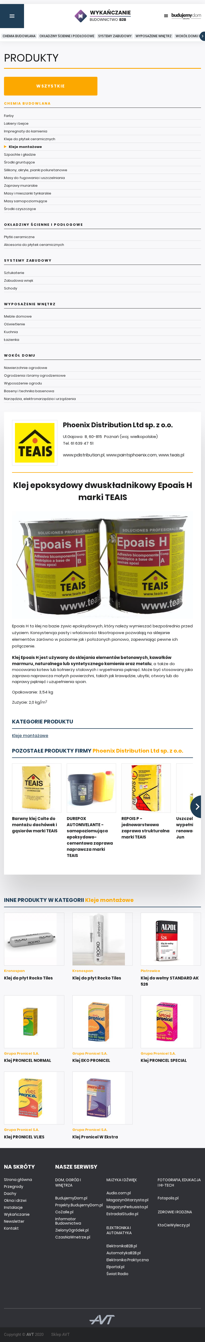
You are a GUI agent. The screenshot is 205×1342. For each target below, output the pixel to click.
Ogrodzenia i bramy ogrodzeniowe (35, 375)
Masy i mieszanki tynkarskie (27, 193)
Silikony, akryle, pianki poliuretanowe (35, 170)
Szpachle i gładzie (20, 154)
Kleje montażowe (25, 146)
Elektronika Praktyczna (128, 1260)
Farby (9, 115)
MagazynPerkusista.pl (127, 1207)
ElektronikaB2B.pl (122, 1246)
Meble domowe (18, 316)
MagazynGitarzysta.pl (127, 1200)
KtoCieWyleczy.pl (174, 1225)
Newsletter (14, 1221)
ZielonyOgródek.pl (72, 1230)
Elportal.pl (115, 1266)
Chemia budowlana (19, 36)
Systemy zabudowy (115, 36)
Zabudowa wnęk (18, 280)
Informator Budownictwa (68, 1221)
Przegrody (13, 1186)
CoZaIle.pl (64, 1212)
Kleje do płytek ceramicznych (29, 139)
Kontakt (11, 1228)
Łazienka (11, 339)
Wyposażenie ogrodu (23, 383)
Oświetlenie (14, 324)
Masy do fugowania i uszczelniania (34, 177)
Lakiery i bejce (16, 123)
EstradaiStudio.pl (122, 1214)
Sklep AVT (60, 1334)
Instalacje (13, 1207)
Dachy (10, 1193)
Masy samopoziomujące (25, 201)
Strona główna (18, 1179)
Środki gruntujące (19, 162)
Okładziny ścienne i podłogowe (67, 36)
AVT (30, 1334)
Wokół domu (20, 355)
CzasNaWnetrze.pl (72, 1237)
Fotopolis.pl (168, 1198)
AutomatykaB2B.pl (124, 1253)
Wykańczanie (17, 1214)
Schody (10, 288)
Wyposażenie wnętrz (154, 36)
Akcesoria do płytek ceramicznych (34, 244)
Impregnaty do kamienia (25, 131)
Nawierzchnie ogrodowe (25, 367)
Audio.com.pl (119, 1193)
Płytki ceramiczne (19, 236)
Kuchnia (11, 331)
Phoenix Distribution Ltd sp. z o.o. (138, 750)
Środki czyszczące (20, 208)
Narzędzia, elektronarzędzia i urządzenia (40, 398)
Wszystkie (50, 86)
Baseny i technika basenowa (29, 391)
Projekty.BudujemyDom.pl (79, 1205)
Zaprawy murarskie (21, 185)
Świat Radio (117, 1273)
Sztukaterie (14, 272)
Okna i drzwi (15, 1200)
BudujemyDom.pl (71, 1198)
